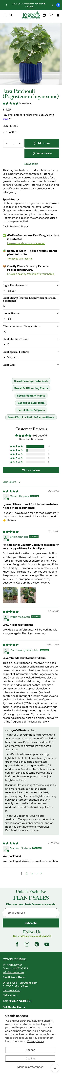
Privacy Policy (35, 1041)
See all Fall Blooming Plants (31, 388)
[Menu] (4, 15)
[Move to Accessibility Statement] (58, 5)
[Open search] (11, 15)
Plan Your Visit (11, 990)
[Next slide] (52, 5)
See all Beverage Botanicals (31, 381)
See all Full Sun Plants (31, 402)
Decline (30, 1058)
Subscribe (31, 923)
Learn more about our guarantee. (26, 243)
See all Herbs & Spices (31, 410)
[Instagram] (27, 944)
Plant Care (9, 364)
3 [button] (32, 873)
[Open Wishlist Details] (51, 15)
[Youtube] (46, 944)
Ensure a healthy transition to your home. (30, 273)
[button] (11, 103)
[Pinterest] (37, 944)
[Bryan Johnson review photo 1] (11, 595)
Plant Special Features (16, 351)
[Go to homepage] (31, 15)
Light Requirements (15, 285)
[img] (11, 491)
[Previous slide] (6, 5)
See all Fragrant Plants (31, 395)
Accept (30, 1049)
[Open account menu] (58, 15)
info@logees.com (13, 972)
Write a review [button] (31, 470)
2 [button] (26, 873)
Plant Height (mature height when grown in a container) (29, 299)
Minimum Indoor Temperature (21, 326)
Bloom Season (11, 313)
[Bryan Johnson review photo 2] (28, 595)
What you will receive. (19, 258)
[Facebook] (17, 944)
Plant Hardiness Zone (16, 339)
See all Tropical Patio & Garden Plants (31, 417)
